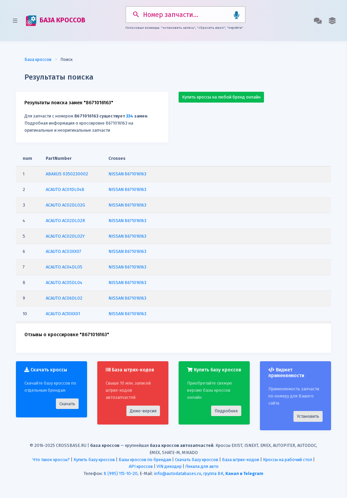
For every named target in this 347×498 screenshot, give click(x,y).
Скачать (67, 403)
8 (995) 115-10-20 (121, 473)
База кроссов (38, 59)
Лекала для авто (202, 466)
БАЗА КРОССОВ (61, 20)
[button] (332, 20)
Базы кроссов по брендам (145, 459)
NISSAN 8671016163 (127, 173)
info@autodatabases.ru (177, 473)
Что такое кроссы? (51, 459)
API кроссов (141, 466)
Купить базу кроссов (94, 459)
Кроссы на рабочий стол (287, 459)
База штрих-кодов (240, 459)
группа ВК (213, 473)
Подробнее (226, 410)
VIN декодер (169, 466)
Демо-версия (143, 410)
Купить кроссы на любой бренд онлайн (221, 97)
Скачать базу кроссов (196, 459)
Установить (308, 416)
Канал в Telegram (244, 473)
